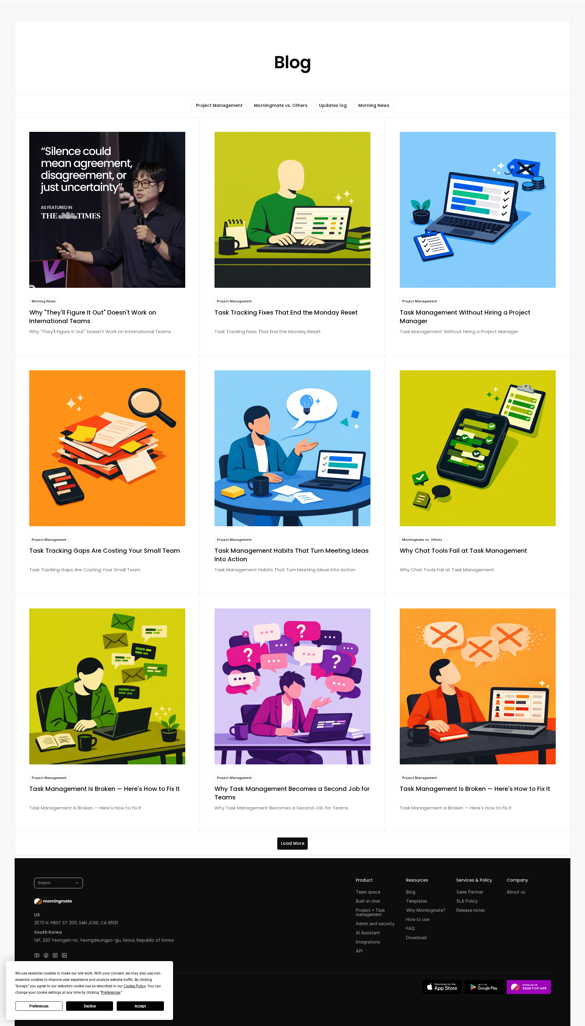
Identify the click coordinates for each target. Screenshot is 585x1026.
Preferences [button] (110, 992)
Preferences (38, 1006)
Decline (90, 1006)
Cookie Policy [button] (135, 986)
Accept (140, 1006)
